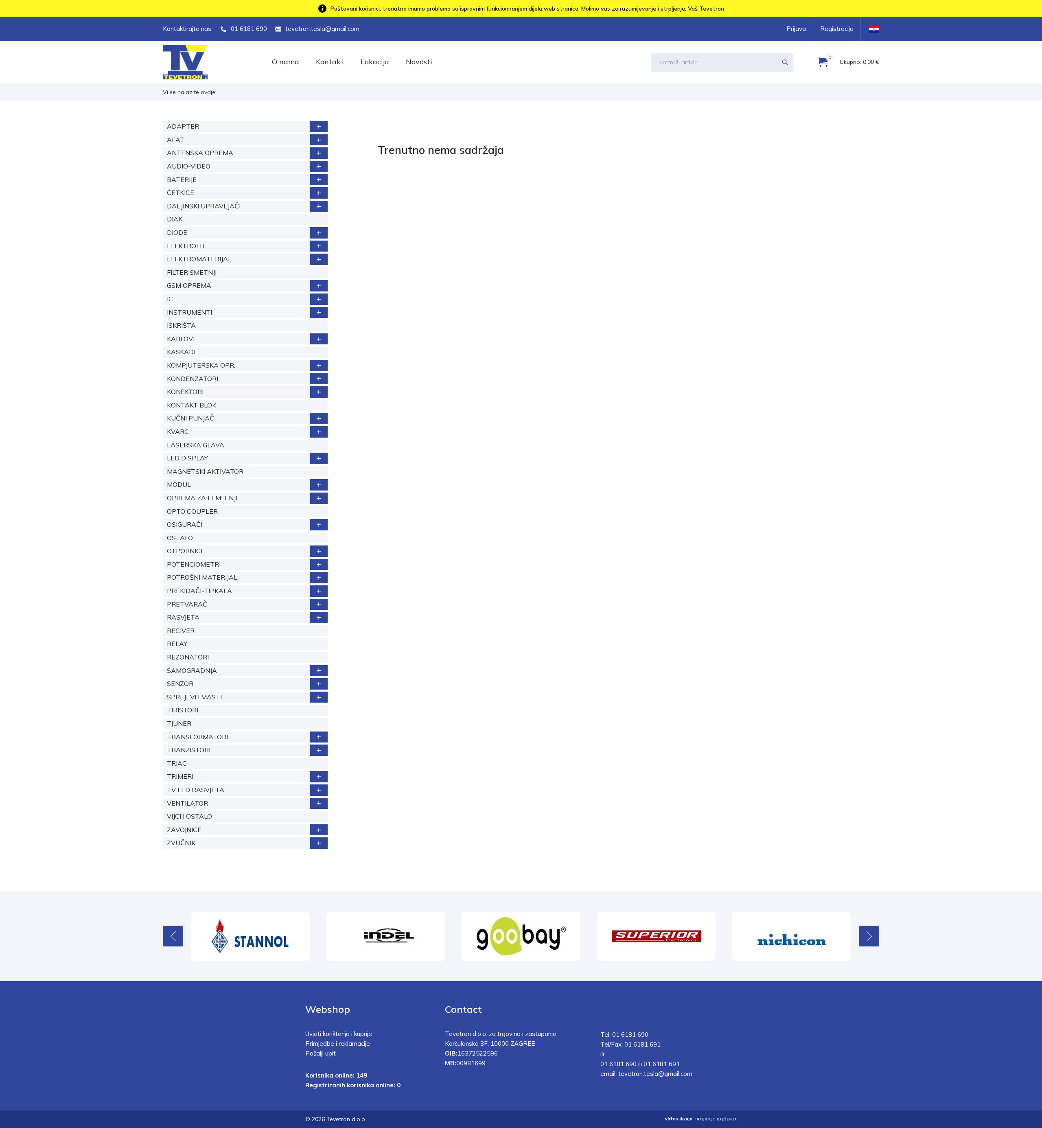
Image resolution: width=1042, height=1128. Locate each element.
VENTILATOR (187, 803)
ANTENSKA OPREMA (200, 153)
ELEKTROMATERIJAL (199, 259)
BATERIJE (182, 179)
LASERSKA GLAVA (195, 445)
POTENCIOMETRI (194, 564)
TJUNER (179, 723)
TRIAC (177, 763)
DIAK (174, 219)
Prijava (796, 29)
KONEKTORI (185, 392)
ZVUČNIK (181, 843)
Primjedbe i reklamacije (337, 1043)
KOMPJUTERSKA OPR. (201, 365)
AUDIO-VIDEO (188, 166)
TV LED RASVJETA (195, 790)
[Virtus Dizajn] (701, 1119)
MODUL (179, 484)
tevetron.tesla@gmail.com (322, 29)
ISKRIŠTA (181, 325)
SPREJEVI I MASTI (194, 697)
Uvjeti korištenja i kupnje (338, 1034)
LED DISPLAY (187, 458)
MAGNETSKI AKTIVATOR (205, 471)
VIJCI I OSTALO (189, 816)
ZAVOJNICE (184, 830)
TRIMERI (180, 776)
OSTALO (180, 538)
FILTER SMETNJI (192, 272)
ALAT (175, 140)
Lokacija (375, 61)
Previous (173, 936)
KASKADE (182, 352)
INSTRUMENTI (189, 312)
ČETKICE (180, 192)
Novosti (419, 61)
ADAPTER (183, 126)
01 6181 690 (249, 29)
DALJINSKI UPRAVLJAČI (204, 206)
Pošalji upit (320, 1053)
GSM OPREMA (189, 285)
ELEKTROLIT (186, 246)
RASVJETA (183, 617)
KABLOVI (181, 339)
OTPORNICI (184, 551)
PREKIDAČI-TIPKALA (199, 591)
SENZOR (180, 683)
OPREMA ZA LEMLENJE (203, 498)
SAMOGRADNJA (192, 670)
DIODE (177, 232)
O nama (285, 61)
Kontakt (330, 61)
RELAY (177, 644)
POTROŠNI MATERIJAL (202, 577)
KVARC (178, 431)
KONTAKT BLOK (191, 405)
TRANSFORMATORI (197, 737)
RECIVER (181, 630)
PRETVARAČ (187, 604)
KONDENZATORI (192, 379)
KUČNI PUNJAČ (190, 418)
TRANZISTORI (188, 750)
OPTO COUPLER (192, 511)
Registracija (837, 29)
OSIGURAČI (184, 524)
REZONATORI (188, 657)
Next (869, 936)
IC (170, 299)
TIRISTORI (182, 710)
